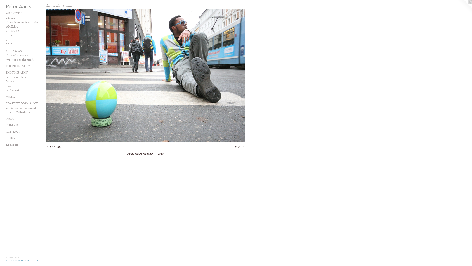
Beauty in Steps (16, 77)
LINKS (10, 138)
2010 (9, 44)
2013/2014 (12, 31)
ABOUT (11, 118)
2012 (9, 35)
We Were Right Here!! (20, 59)
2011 (8, 40)
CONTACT (13, 131)
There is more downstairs (22, 22)
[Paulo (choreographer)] (145, 75)
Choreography (18, 66)
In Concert (12, 90)
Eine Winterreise (17, 55)
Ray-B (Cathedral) (18, 112)
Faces (9, 86)
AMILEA (12, 26)
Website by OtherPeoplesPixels (22, 260)
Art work (14, 13)
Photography (17, 72)
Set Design (14, 51)
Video (10, 97)
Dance (10, 81)
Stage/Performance (22, 103)
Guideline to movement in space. (24, 108)
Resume (12, 144)
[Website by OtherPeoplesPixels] (464, 7)
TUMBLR (12, 125)
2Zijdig (10, 17)
